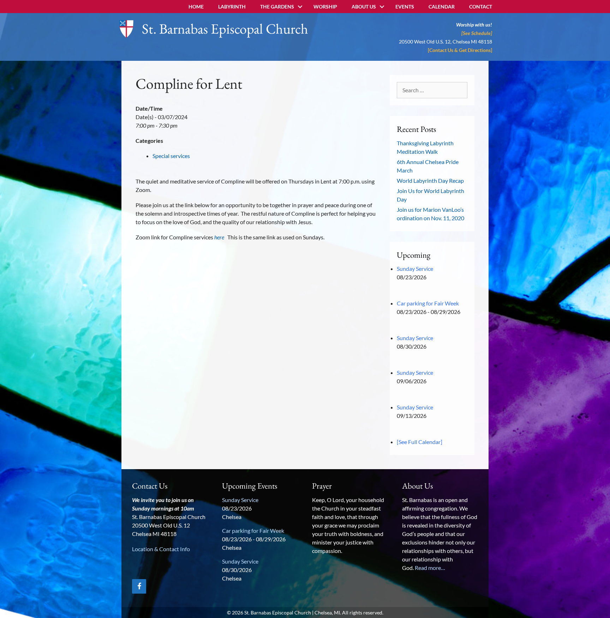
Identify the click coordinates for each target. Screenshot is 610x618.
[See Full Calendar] (419, 441)
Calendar (442, 7)
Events (404, 7)
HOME (196, 7)
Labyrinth (232, 7)
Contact (480, 7)
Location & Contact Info (161, 549)
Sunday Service (415, 268)
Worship (325, 7)
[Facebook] (139, 586)
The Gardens (277, 7)
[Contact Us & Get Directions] (460, 50)
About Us (364, 7)
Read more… (430, 567)
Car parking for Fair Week (428, 303)
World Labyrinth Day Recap (430, 180)
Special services (171, 155)
